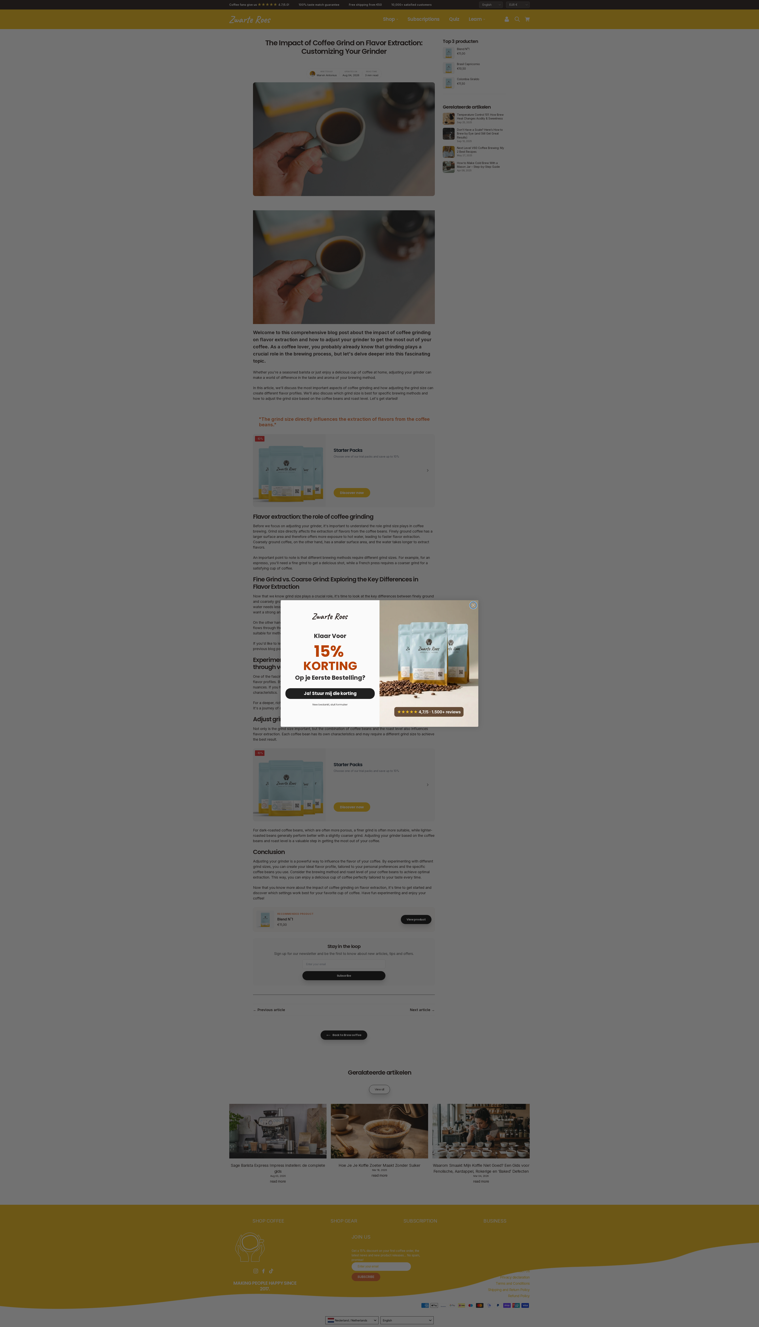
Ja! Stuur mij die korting (330, 693)
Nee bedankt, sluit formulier (330, 704)
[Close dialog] (473, 605)
